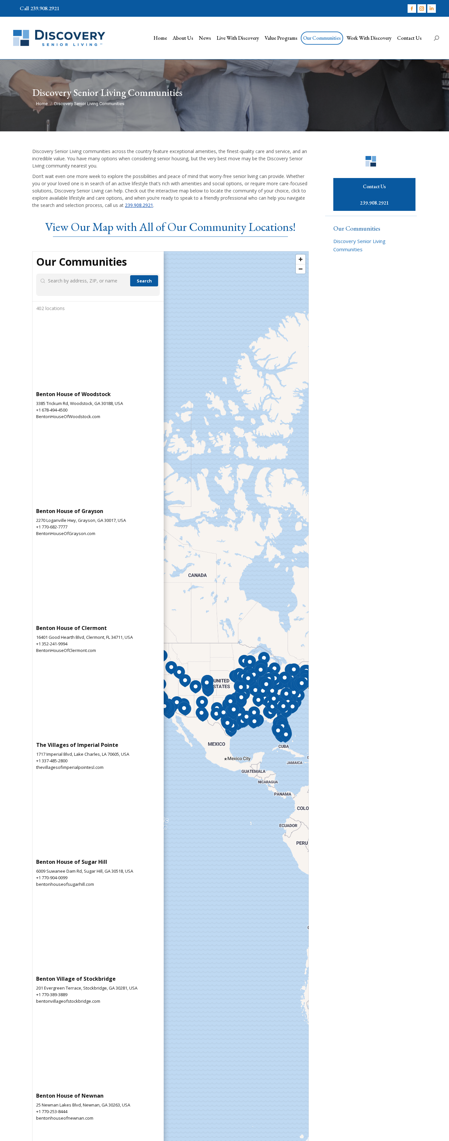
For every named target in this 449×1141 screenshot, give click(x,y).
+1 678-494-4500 (51, 410)
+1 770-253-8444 (51, 1111)
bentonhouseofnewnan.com (64, 1118)
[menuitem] (160, 38)
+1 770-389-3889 (51, 994)
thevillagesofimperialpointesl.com (70, 767)
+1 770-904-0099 (51, 878)
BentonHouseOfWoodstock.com (68, 416)
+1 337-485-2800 (51, 761)
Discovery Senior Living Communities (359, 245)
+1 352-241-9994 (51, 644)
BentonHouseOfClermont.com (66, 650)
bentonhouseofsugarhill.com (65, 884)
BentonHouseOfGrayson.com (65, 533)
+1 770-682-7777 (51, 527)
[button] (179, 673)
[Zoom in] (300, 259)
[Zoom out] (300, 269)
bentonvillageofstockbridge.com (68, 1001)
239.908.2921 (139, 205)
